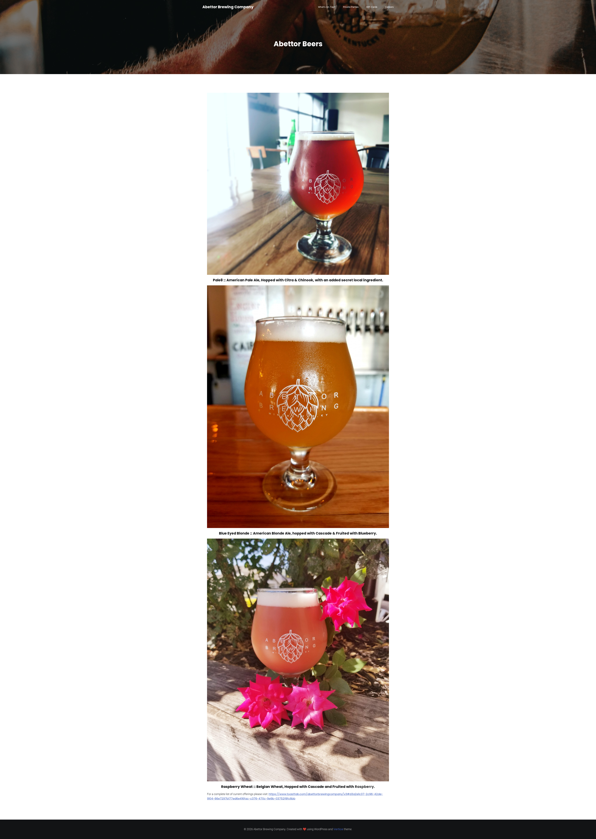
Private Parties (351, 7)
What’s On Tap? (326, 7)
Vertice (338, 829)
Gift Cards (371, 7)
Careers (389, 7)
